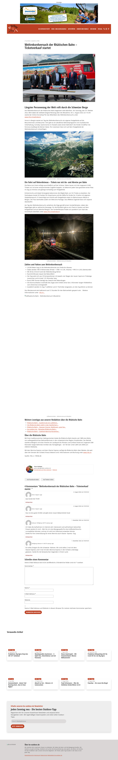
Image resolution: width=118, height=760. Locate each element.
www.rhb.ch (87, 452)
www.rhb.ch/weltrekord (52, 212)
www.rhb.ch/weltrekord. (33, 117)
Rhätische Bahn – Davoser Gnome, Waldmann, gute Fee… (46, 427)
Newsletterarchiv (29, 755)
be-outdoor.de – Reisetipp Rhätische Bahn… (42, 429)
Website (55, 470)
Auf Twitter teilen (48, 479)
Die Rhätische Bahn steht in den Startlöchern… (43, 425)
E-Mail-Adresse (30, 594)
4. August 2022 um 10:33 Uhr (81, 506)
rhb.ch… (42, 292)
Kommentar (29, 566)
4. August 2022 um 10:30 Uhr (81, 492)
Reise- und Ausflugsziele (58, 29)
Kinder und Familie (83, 29)
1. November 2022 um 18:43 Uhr (80, 520)
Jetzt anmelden (17, 726)
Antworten (29, 502)
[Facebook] (108, 29)
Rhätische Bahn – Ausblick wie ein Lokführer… (42, 423)
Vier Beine (93, 29)
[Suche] (104, 29)
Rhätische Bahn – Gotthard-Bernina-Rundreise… (43, 431)
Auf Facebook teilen (33, 479)
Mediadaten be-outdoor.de (55, 755)
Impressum (37, 755)
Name (27, 588)
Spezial (100, 29)
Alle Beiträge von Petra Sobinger (42, 470)
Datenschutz (44, 755)
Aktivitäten (71, 29)
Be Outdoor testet (44, 29)
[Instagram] (106, 29)
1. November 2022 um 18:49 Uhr (80, 541)
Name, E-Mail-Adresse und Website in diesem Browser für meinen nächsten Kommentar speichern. (58, 608)
